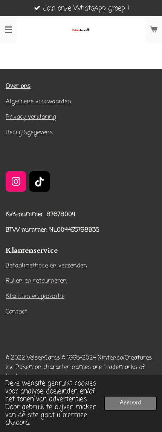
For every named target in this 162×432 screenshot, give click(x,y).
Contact (16, 312)
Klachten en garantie (35, 296)
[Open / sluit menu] (8, 29)
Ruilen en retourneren (36, 281)
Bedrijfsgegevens (29, 132)
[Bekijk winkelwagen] (153, 29)
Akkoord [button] (130, 402)
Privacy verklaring (31, 117)
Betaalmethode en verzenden (46, 266)
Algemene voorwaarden (38, 101)
